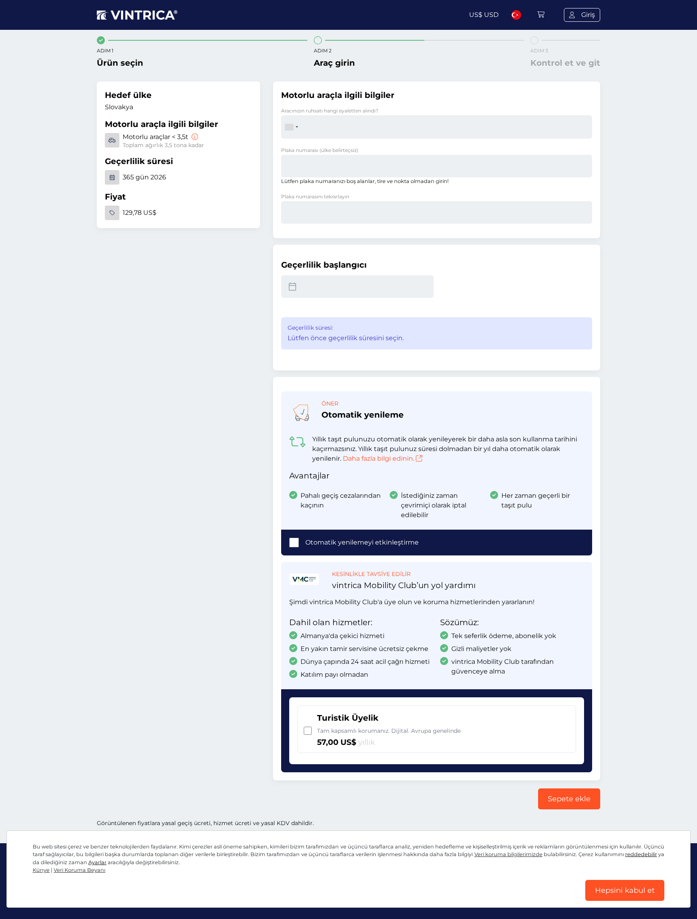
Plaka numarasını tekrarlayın (315, 196)
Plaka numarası (319, 150)
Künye (41, 870)
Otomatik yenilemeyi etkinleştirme (362, 542)
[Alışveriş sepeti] (541, 15)
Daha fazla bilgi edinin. (378, 458)
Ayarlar (97, 862)
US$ (484, 15)
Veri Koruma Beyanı (79, 870)
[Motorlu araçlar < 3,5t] (194, 137)
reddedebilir (641, 854)
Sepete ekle (569, 798)
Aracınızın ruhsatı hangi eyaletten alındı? (329, 111)
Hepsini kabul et (625, 890)
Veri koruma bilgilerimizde (508, 854)
